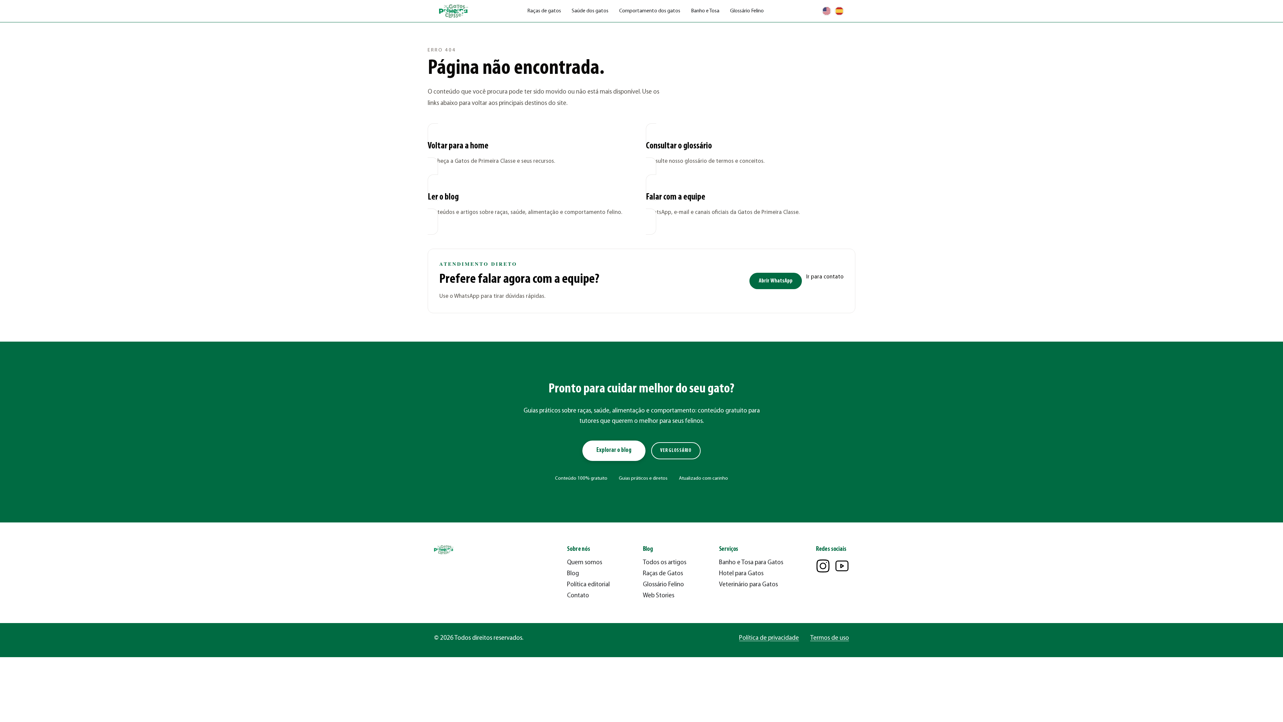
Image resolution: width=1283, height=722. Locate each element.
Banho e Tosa (705, 11)
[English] (826, 11)
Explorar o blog (613, 450)
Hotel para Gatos (741, 574)
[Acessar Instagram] (823, 566)
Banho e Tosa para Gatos (751, 563)
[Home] (454, 11)
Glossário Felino (747, 11)
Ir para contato (825, 277)
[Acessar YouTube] (842, 566)
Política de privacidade (769, 638)
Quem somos (584, 563)
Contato (578, 596)
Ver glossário (676, 450)
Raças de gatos (544, 11)
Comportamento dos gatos (649, 11)
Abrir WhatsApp (776, 281)
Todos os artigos (664, 563)
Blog (573, 574)
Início (433, 31)
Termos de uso (829, 638)
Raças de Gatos (663, 574)
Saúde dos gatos (590, 11)
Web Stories (658, 596)
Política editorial (588, 585)
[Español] (839, 11)
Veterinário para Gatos (748, 585)
